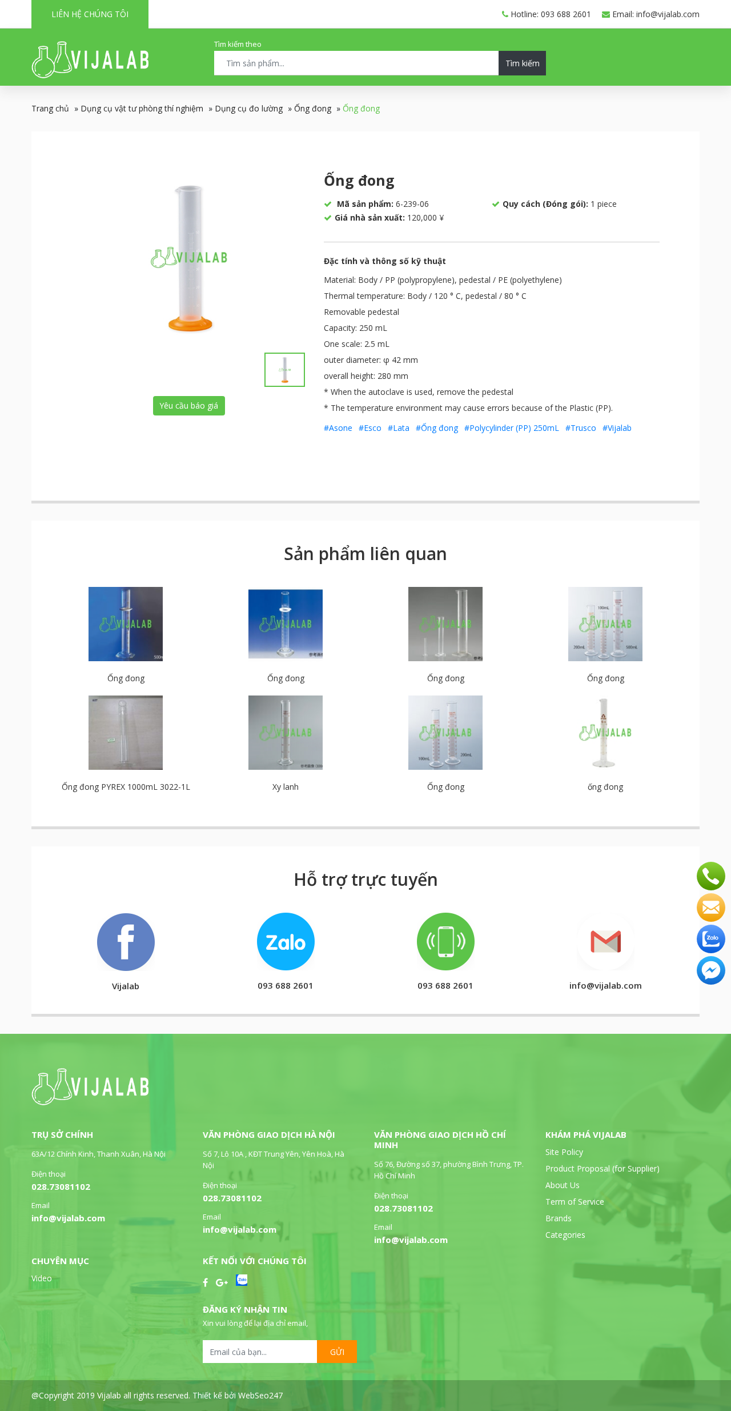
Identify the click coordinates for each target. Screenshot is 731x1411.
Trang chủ (50, 108)
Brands (558, 1218)
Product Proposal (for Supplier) (602, 1168)
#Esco (370, 427)
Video (41, 1278)
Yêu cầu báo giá (188, 405)
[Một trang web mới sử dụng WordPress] (89, 75)
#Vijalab (617, 427)
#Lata (398, 427)
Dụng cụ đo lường (249, 108)
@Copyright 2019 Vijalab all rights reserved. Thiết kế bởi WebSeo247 (157, 1395)
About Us (562, 1185)
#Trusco (580, 427)
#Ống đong (437, 427)
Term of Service (574, 1201)
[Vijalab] (89, 1102)
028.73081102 (60, 1186)
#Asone (338, 427)
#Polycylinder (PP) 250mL (511, 427)
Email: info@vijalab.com (655, 14)
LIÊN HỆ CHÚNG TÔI (89, 14)
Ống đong (312, 108)
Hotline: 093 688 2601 (549, 14)
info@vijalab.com (68, 1218)
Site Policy (564, 1151)
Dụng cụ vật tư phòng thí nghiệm (142, 108)
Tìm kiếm (522, 63)
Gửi (337, 1351)
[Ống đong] (189, 257)
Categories (565, 1234)
